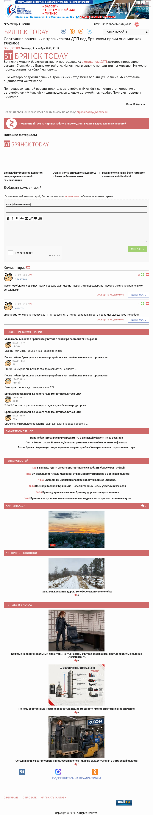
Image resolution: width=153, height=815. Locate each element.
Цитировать (138, 295)
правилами (72, 196)
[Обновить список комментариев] (28, 268)
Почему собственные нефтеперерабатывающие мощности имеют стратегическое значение (76, 708)
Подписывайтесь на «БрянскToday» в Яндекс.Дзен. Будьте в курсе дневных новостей (72, 123)
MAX (58, 772)
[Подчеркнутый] (17, 218)
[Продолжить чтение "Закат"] (76, 529)
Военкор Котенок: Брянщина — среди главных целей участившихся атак (80, 486)
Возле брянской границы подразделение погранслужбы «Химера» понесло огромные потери (76, 447)
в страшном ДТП (94, 61)
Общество (12, 48)
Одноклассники (95, 772)
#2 (30, 275)
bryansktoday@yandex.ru (92, 112)
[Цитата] (36, 218)
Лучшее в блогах (19, 604)
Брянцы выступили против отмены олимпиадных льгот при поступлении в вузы (80, 498)
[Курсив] (12, 218)
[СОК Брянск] (76, 9)
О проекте (30, 797)
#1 (30, 304)
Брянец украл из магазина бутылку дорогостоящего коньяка (80, 492)
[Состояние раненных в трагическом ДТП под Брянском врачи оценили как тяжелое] (76, 55)
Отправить (137, 249)
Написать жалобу (53, 797)
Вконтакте (22, 772)
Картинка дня (17, 505)
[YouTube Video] (40, 218)
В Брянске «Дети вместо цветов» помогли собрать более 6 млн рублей (81, 467)
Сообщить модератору (111, 294)
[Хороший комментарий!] (142, 274)
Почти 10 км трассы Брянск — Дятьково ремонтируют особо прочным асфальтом (76, 442)
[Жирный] (8, 218)
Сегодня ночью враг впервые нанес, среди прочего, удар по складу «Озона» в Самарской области (76, 760)
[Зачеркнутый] (22, 218)
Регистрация (12, 24)
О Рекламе (11, 797)
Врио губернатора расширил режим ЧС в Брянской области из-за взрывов (76, 437)
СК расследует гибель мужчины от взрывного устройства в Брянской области (80, 473)
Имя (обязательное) (18, 204)
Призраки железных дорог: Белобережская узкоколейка (76, 591)
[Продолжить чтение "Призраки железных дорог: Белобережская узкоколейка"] (76, 573)
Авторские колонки (21, 553)
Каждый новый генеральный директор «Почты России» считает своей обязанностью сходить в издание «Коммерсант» (76, 655)
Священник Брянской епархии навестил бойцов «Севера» (81, 479)
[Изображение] (26, 218)
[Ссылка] (31, 218)
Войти (26, 24)
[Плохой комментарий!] (147, 274)
